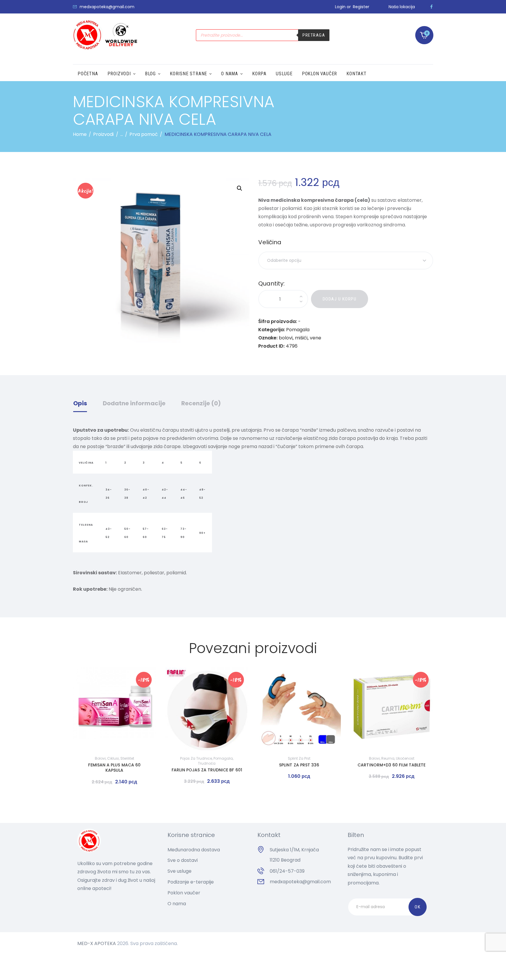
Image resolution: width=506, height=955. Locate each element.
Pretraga (313, 35)
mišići (301, 337)
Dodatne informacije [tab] (134, 403)
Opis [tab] (80, 403)
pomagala (223, 758)
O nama (176, 903)
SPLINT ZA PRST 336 (299, 765)
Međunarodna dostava (193, 849)
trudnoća (207, 763)
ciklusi (113, 758)
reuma (387, 758)
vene (315, 337)
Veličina (269, 242)
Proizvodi (103, 134)
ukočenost (405, 758)
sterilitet (127, 758)
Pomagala (298, 329)
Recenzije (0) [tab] (201, 403)
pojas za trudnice (196, 758)
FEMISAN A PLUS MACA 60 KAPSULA (114, 767)
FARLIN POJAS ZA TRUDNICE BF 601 (207, 770)
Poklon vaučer (183, 892)
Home (80, 134)
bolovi (286, 337)
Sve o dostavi (182, 860)
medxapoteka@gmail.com (300, 881)
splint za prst (299, 758)
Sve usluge (179, 871)
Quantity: (271, 283)
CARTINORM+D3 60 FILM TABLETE (391, 765)
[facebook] (431, 6)
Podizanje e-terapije (190, 882)
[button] (239, 188)
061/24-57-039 (287, 871)
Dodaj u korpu (340, 299)
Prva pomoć (143, 134)
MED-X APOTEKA (96, 943)
